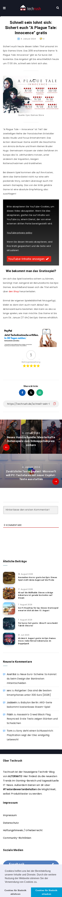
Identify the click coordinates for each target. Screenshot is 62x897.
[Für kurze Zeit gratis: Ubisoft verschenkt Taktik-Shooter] (9, 624)
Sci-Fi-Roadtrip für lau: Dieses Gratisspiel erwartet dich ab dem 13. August (38, 609)
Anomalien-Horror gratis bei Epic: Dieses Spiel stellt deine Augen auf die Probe (37, 578)
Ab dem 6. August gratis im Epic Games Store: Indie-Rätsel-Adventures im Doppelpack (37, 641)
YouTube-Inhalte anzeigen (26, 259)
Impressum (10, 815)
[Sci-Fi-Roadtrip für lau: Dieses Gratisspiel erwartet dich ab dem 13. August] (9, 608)
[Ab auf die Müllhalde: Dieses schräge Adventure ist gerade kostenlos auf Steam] (9, 593)
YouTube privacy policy (19, 232)
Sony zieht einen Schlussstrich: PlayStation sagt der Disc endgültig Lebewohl (30, 735)
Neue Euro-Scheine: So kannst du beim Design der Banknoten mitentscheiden (32, 678)
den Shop (14, 291)
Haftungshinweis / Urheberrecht (23, 830)
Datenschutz (11, 823)
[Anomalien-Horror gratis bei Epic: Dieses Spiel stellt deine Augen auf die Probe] (9, 578)
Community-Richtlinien (17, 838)
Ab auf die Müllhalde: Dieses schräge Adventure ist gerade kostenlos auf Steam (35, 595)
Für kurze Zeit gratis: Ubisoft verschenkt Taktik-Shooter (38, 624)
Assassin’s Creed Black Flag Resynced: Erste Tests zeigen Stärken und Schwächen (32, 719)
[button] (38, 882)
